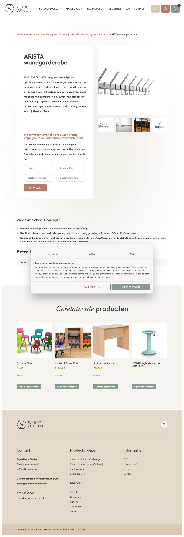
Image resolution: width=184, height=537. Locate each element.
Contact (139, 9)
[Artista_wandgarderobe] (132, 80)
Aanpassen (90, 287)
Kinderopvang (74, 9)
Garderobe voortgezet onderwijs (90, 34)
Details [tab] (92, 254)
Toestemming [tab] (51, 254)
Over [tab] (132, 254)
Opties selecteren (29, 386)
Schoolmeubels (48, 9)
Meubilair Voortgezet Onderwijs (52, 34)
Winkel (29, 34)
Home (20, 34)
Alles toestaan (130, 287)
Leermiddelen (95, 9)
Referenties (114, 9)
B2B (128, 9)
